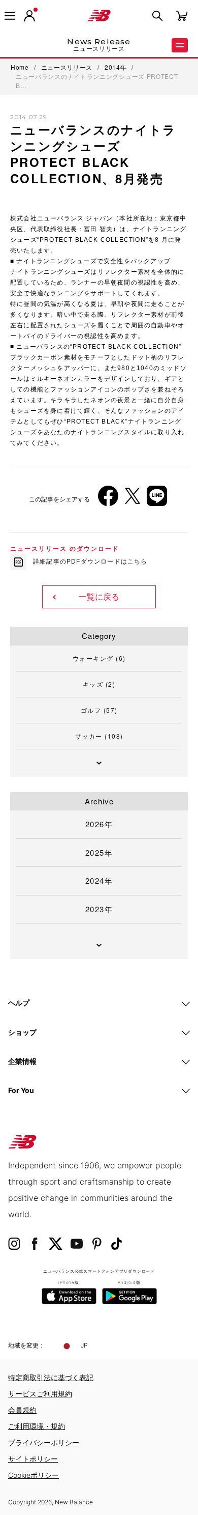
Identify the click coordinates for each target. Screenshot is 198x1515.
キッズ (99, 684)
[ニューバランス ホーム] (99, 16)
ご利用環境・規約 (36, 1426)
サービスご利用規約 (40, 1393)
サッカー (99, 736)
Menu (180, 45)
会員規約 (22, 1410)
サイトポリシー (33, 1458)
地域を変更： (26, 1345)
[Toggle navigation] (9, 15)
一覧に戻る (99, 597)
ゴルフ (99, 710)
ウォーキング (99, 658)
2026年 (99, 824)
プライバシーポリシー (43, 1442)
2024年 (99, 880)
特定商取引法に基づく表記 (50, 1377)
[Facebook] (108, 500)
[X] (132, 500)
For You (21, 1090)
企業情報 (22, 1061)
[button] (29, 16)
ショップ (22, 1032)
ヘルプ (18, 1002)
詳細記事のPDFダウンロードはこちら (90, 561)
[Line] (157, 500)
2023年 (99, 909)
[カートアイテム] (182, 15)
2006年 (30, 372)
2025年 (99, 852)
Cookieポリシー (33, 1475)
